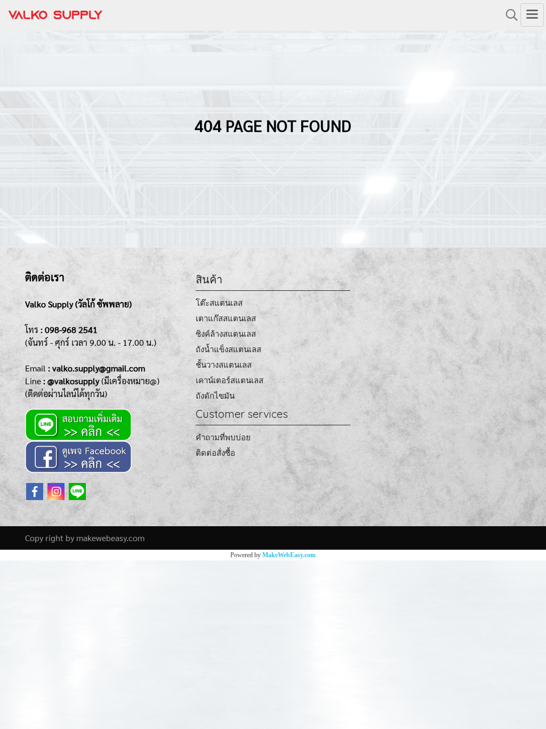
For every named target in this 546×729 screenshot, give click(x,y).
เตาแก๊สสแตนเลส (226, 318)
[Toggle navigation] (532, 15)
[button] (508, 15)
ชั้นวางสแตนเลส (224, 365)
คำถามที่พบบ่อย (223, 437)
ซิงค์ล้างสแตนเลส (226, 334)
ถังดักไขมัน (215, 396)
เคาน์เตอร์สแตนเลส (229, 380)
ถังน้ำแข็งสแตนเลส (228, 349)
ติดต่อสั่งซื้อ (215, 453)
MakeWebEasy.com (289, 555)
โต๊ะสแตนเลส (219, 303)
